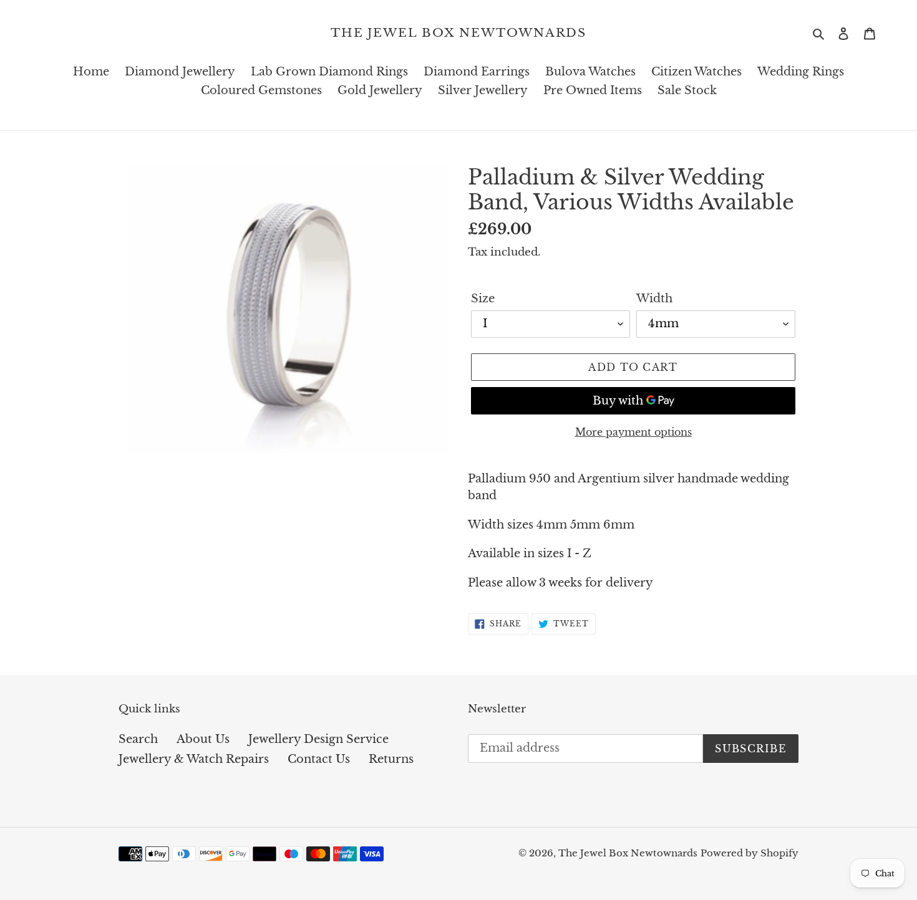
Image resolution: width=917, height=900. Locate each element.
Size (483, 298)
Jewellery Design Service (318, 739)
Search (138, 739)
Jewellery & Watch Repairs (194, 759)
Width (654, 298)
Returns (391, 759)
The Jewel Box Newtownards (459, 33)
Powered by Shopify (749, 853)
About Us (203, 739)
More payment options (633, 432)
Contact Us (319, 759)
